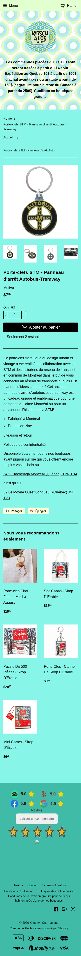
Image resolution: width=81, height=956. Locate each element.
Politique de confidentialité (24, 444)
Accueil (8, 137)
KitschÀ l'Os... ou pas (44, 922)
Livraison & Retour (54, 885)
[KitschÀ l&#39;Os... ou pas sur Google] (64, 910)
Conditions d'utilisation (18, 891)
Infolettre (17, 885)
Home (7, 118)
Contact (32, 885)
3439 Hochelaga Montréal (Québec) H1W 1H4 (40, 474)
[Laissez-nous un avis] (37, 837)
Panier (72, 5)
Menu (13, 5)
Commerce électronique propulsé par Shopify (39, 928)
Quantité (9, 307)
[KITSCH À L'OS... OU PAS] (37, 842)
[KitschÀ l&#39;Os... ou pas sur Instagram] (73, 910)
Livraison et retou (17, 435)
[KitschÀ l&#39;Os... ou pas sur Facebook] (56, 910)
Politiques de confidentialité (55, 891)
